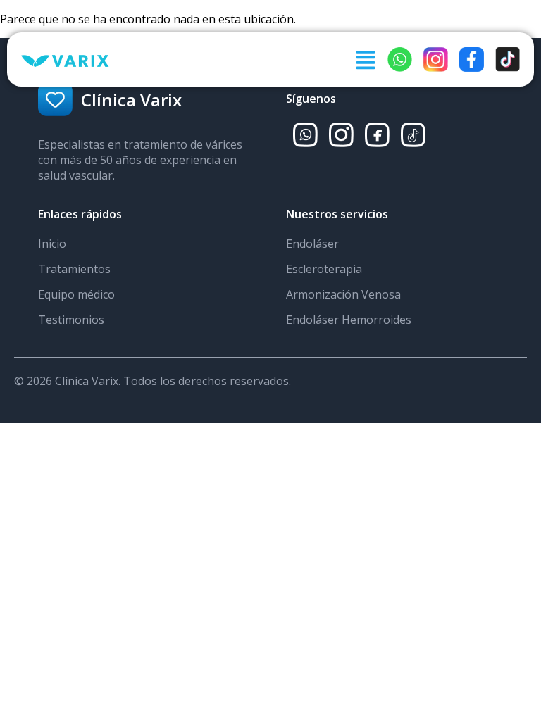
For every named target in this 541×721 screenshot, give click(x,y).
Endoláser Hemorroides (348, 319)
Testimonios (71, 319)
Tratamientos (74, 269)
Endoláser (312, 243)
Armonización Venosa (343, 294)
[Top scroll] (515, 660)
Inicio (52, 243)
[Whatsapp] (515, 592)
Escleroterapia (324, 269)
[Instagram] (515, 626)
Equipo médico (76, 294)
